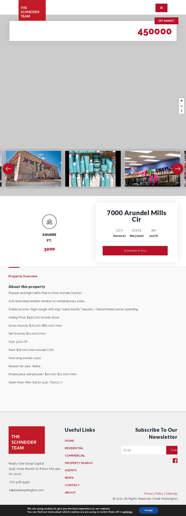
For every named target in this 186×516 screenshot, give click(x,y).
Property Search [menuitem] (79, 463)
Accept (149, 510)
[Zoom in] (181, 100)
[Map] (93, 105)
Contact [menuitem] (72, 485)
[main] (93, 213)
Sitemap (171, 493)
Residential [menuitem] (74, 448)
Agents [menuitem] (71, 470)
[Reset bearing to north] (181, 111)
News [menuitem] (69, 477)
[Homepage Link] (32, 10)
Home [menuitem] (69, 440)
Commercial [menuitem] (75, 455)
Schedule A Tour (135, 250)
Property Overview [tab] (23, 276)
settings (127, 512)
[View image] (33, 169)
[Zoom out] (181, 106)
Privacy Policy (154, 493)
